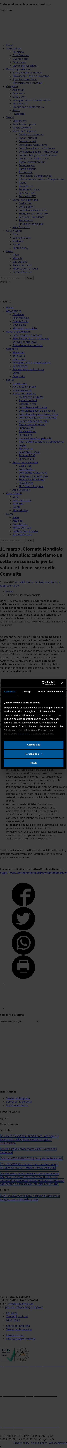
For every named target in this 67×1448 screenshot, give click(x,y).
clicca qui (23, 734)
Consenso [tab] (9, 691)
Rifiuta (33, 763)
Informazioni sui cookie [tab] (50, 691)
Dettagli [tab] (27, 691)
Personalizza (32, 754)
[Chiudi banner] (62, 683)
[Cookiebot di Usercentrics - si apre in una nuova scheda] (42, 683)
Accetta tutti (33, 744)
